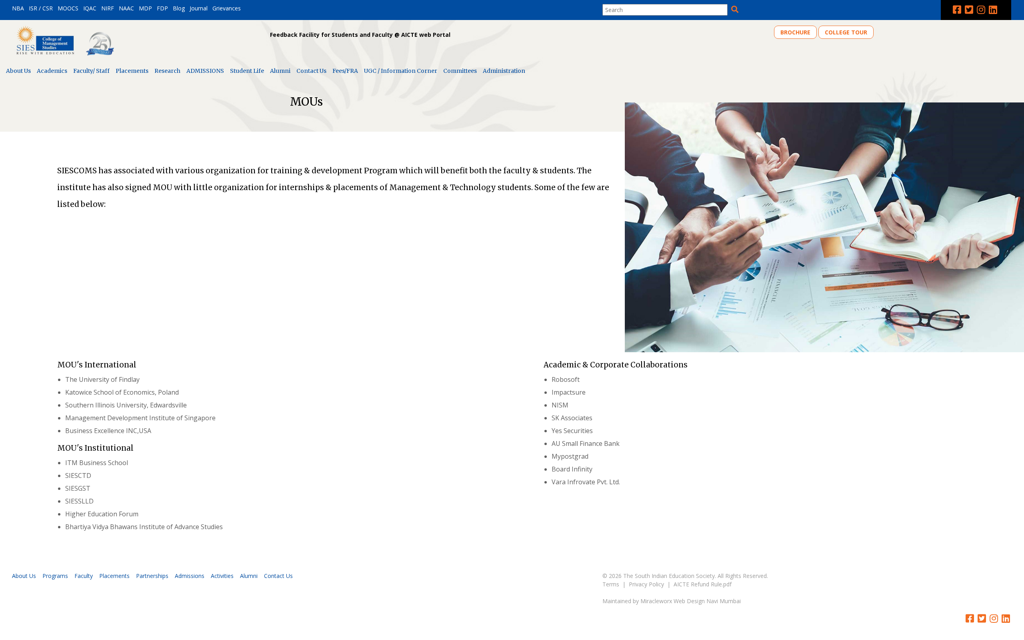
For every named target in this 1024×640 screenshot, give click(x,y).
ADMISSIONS (205, 70)
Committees (460, 70)
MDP (145, 8)
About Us (18, 70)
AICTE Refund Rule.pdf (703, 584)
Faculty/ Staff (91, 70)
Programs (55, 576)
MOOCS (68, 8)
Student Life (247, 70)
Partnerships (152, 576)
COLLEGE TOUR (846, 32)
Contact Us (311, 70)
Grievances (226, 8)
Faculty (83, 576)
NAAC (126, 8)
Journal (199, 8)
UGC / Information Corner (400, 70)
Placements (132, 70)
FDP (162, 8)
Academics (52, 70)
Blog (179, 8)
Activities (222, 576)
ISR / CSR (41, 8)
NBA (18, 8)
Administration (504, 70)
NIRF (107, 8)
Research (167, 70)
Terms (610, 584)
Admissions (189, 576)
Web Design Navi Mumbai (707, 601)
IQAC (89, 8)
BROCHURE (795, 32)
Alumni (280, 70)
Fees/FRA (345, 70)
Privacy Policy (646, 584)
